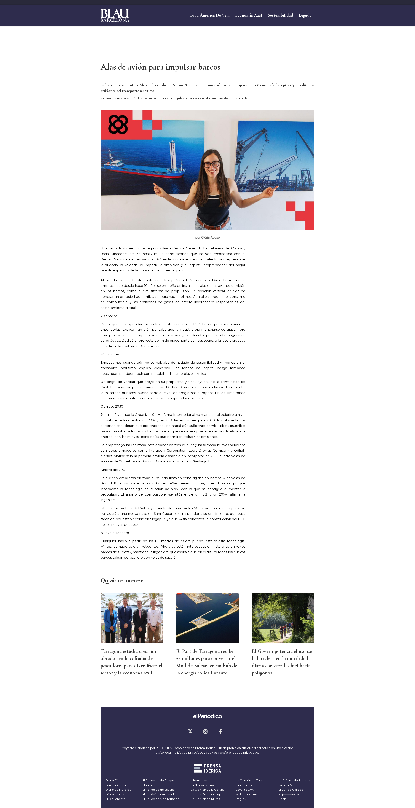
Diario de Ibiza (115, 794)
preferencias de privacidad (239, 752)
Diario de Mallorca (118, 789)
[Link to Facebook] (220, 731)
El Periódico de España (158, 789)
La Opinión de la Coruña (207, 789)
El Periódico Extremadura (160, 794)
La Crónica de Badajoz (294, 780)
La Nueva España (202, 785)
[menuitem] (209, 15)
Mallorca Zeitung (247, 794)
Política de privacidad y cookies (195, 752)
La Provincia (244, 785)
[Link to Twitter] (190, 731)
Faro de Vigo (287, 785)
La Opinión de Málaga (206, 794)
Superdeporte (288, 794)
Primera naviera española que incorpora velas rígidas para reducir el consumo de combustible (174, 98)
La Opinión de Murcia (205, 799)
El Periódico (150, 785)
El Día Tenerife (115, 799)
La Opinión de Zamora (251, 780)
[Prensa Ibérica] (207, 769)
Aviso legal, (164, 752)
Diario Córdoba (116, 780)
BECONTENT (165, 748)
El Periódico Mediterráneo (160, 799)
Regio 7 (240, 799)
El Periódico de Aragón (158, 780)
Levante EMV (244, 789)
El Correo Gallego (290, 789)
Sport (282, 799)
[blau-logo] (115, 15)
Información (199, 780)
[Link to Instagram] (205, 731)
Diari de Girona (115, 785)
